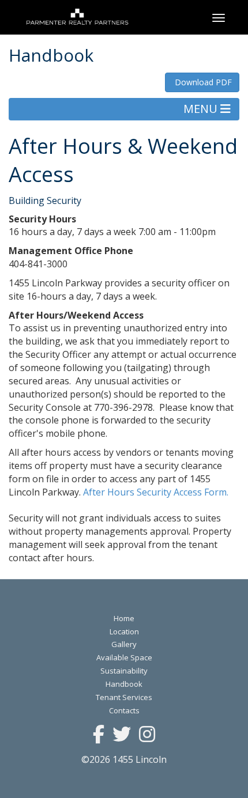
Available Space (124, 657)
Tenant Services (124, 697)
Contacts (124, 710)
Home (124, 618)
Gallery (124, 644)
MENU (201, 108)
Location (124, 631)
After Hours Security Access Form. (157, 492)
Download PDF (202, 82)
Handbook (124, 684)
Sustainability (124, 670)
